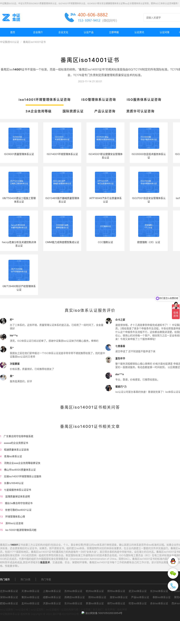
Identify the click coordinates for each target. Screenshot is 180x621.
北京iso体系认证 (9, 590)
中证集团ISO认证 (9, 41)
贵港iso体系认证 (95, 603)
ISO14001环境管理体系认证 (62, 154)
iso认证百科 (37, 609)
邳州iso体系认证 (97, 597)
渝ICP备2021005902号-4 (67, 613)
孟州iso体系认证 (30, 603)
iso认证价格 (21, 609)
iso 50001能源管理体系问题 (20, 529)
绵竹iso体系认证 (116, 603)
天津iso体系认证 (30, 590)
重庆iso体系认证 (30, 597)
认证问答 (164, 32)
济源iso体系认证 (52, 603)
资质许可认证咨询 (140, 111)
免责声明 (110, 609)
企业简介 (38, 32)
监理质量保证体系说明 (17, 496)
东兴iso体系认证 (73, 603)
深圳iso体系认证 (9, 597)
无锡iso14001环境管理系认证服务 (22, 476)
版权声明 (122, 609)
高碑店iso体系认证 (74, 597)
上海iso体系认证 (52, 590)
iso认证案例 (6, 609)
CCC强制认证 (105, 242)
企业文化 (63, 32)
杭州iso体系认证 (95, 590)
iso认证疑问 (52, 609)
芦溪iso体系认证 (140, 597)
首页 (12, 32)
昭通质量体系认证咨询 (16, 449)
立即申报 (114, 32)
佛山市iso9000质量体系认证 (20, 469)
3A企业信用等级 (38, 111)
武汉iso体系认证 (138, 590)
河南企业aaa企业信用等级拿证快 (22, 462)
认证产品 (89, 32)
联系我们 (98, 609)
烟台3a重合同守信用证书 (19, 503)
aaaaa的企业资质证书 (16, 442)
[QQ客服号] (173, 561)
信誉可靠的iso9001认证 (18, 509)
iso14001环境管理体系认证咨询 (45, 99)
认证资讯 (139, 32)
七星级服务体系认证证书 (17, 489)
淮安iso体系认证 (119, 597)
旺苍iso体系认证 (138, 603)
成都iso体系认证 (52, 597)
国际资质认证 (73, 111)
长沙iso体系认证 (159, 590)
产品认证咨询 (104, 111)
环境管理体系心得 (15, 516)
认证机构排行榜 (69, 609)
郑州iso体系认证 (116, 590)
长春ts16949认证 (14, 483)
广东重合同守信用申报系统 (18, 436)
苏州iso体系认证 (73, 590)
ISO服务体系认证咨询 (144, 99)
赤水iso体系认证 (159, 603)
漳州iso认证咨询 (14, 523)
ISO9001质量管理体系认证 (19, 154)
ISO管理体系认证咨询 (98, 99)
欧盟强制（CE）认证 (148, 242)
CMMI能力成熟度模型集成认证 (62, 242)
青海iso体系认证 (13, 456)
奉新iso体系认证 (162, 597)
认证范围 (86, 609)
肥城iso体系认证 (9, 603)
